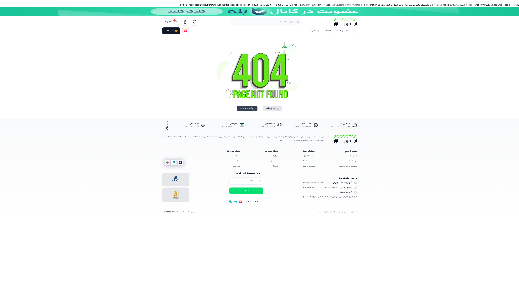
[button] (345, 30)
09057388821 (310, 187)
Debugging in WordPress (345, 5)
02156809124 (331, 187)
